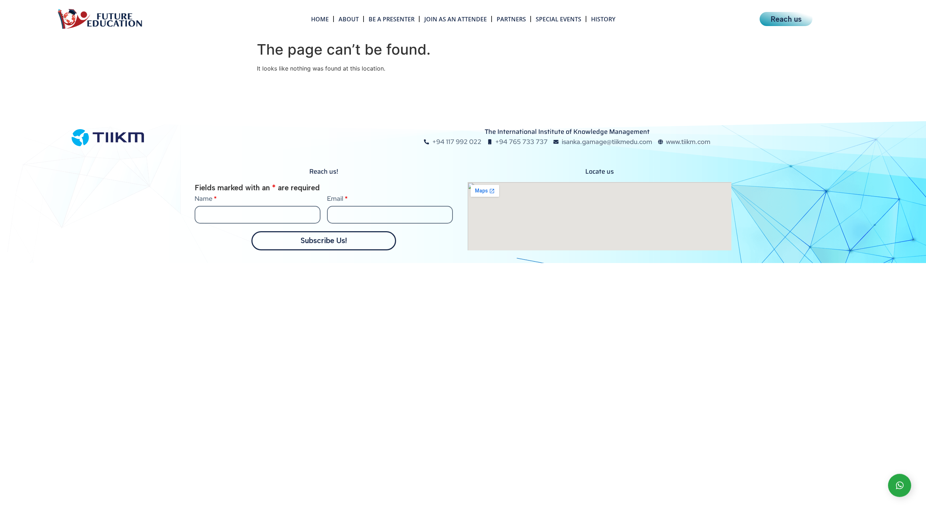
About (349, 19)
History (603, 19)
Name (206, 198)
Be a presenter (392, 19)
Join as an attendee (455, 19)
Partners (511, 19)
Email (337, 198)
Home (320, 19)
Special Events (558, 19)
